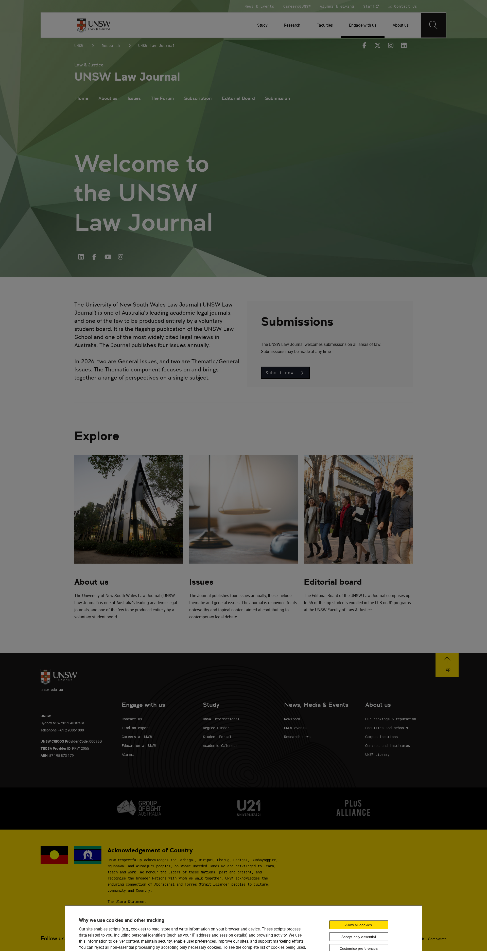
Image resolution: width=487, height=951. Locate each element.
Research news (297, 736)
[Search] (433, 25)
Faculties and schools (386, 727)
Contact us (132, 718)
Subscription (198, 98)
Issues (134, 98)
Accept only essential (358, 937)
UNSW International (221, 718)
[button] (285, 373)
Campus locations (381, 736)
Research (111, 45)
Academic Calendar (220, 745)
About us (107, 98)
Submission (277, 98)
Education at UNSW (139, 745)
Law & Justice (88, 64)
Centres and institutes (387, 745)
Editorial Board (238, 98)
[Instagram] (390, 45)
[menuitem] (262, 25)
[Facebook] (364, 45)
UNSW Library (377, 754)
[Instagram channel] (120, 257)
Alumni (128, 754)
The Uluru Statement (127, 901)
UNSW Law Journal (127, 76)
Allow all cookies (358, 925)
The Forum (162, 98)
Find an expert (136, 727)
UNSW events (295, 727)
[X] (377, 45)
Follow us (53, 938)
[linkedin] (404, 45)
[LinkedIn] (81, 257)
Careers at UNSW (137, 736)
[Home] (93, 25)
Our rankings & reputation (390, 718)
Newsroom (292, 718)
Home (81, 98)
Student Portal (217, 736)
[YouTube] (107, 257)
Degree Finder (216, 727)
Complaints (437, 939)
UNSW (78, 45)
